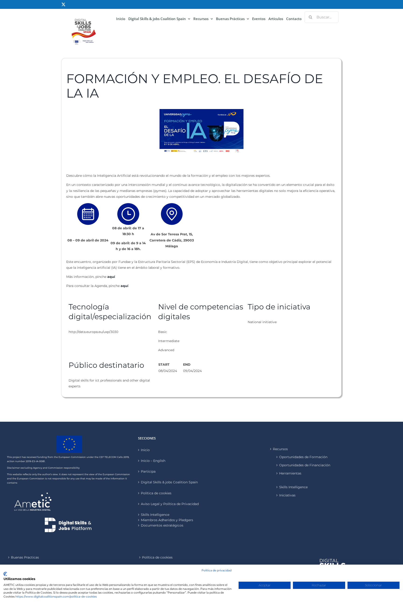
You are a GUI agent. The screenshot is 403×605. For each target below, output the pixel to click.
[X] (63, 4)
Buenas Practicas (25, 557)
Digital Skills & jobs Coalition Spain (169, 482)
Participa (148, 471)
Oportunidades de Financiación (304, 465)
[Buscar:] (321, 17)
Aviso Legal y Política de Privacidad (170, 504)
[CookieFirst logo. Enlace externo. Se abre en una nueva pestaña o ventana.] (5, 574)
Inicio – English (153, 461)
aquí (111, 277)
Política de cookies (156, 493)
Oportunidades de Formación (303, 457)
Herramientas (290, 473)
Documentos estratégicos (162, 525)
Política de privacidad (217, 570)
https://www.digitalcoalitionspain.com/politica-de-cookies (56, 596)
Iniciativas (287, 495)
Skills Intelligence (293, 487)
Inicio (145, 450)
